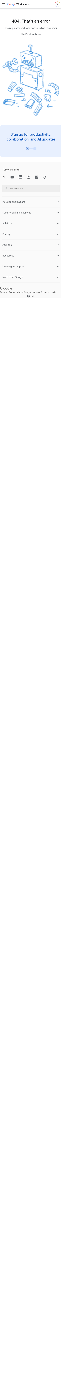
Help (54, 289)
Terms (12, 289)
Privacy (3, 289)
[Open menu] (3, 4)
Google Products (41, 289)
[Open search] (57, 4)
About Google (24, 289)
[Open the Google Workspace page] (18, 4)
